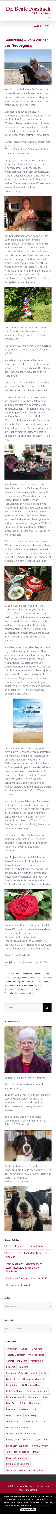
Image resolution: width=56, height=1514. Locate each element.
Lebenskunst (9, 985)
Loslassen (25, 985)
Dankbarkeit (44, 973)
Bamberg (23, 1366)
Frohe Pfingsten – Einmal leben (24, 1246)
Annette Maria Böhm (16, 1360)
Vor (47, 25)
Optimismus (9, 989)
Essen (46, 1397)
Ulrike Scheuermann (16, 1457)
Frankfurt (10, 1403)
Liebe (17, 985)
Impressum (43, 1485)
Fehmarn (33, 977)
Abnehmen (11, 1348)
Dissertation (12, 1385)
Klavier (39, 981)
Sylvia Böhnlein (40, 1445)
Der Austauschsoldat (33, 1378)
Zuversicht (8, 993)
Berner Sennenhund (24, 973)
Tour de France (21, 1451)
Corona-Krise (12, 1378)
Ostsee (17, 989)
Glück (33, 981)
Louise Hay (30, 1415)
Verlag (38, 989)
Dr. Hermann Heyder (32, 1385)
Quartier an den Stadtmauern (21, 1433)
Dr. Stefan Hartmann (37, 1391)
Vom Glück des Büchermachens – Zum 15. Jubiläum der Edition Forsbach (25, 1267)
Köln (35, 1409)
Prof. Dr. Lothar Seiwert (17, 1427)
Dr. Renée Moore (14, 1391)
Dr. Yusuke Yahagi (15, 1397)
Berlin (44, 1372)
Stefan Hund (41, 1439)
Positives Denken (28, 989)
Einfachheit (9, 977)
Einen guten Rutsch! (18, 1285)
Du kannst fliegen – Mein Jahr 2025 (26, 1278)
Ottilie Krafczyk (30, 1421)
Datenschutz (31, 1489)
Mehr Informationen (42, 1505)
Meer (31, 985)
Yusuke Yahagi (36, 1469)
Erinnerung (24, 977)
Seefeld (27, 1439)
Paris (44, 1421)
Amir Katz (37, 1348)
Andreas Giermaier (15, 1354)
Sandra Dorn (12, 1439)
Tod (8, 1451)
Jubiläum (24, 1409)
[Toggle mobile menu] (50, 16)
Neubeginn (38, 985)
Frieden (7, 981)
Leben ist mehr (13, 1415)
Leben (45, 981)
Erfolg (16, 977)
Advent (24, 1348)
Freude (41, 977)
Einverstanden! (28, 1509)
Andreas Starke (36, 1354)
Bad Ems (10, 1366)
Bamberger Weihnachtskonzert (21, 1372)
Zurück (38, 25)
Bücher (36, 973)
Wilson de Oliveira (15, 1469)
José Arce (10, 1409)
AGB (21, 1489)
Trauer (36, 1451)
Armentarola (37, 1360)
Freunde (47, 977)
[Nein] (52, 1503)
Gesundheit (25, 981)
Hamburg (34, 1403)
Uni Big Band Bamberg (17, 1463)
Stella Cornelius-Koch (17, 1445)
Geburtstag (15, 981)
